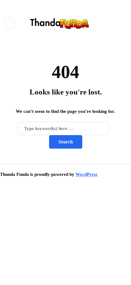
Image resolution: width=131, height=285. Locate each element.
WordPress (86, 174)
